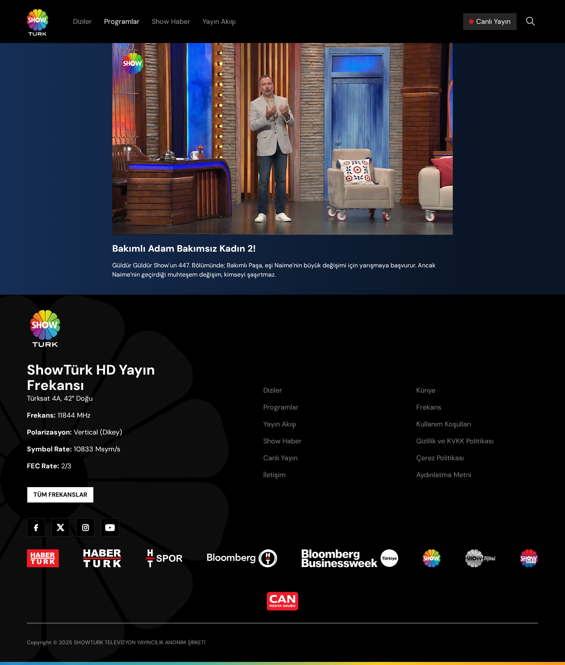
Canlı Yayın (280, 458)
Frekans (428, 407)
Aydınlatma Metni (443, 474)
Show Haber (171, 21)
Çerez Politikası (440, 458)
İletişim (274, 474)
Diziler (82, 21)
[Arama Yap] (530, 21)
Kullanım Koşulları (443, 424)
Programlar (122, 21)
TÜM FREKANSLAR (60, 495)
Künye (425, 390)
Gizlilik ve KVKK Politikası (455, 441)
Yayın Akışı (219, 21)
